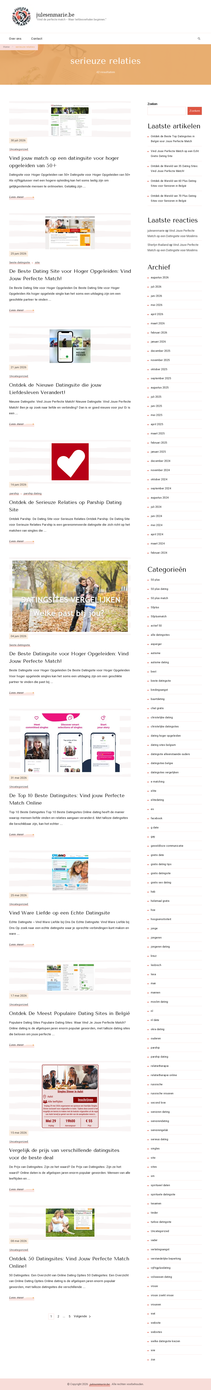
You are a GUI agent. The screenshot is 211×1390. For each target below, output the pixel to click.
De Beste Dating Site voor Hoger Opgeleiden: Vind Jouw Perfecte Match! (70, 275)
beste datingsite (20, 262)
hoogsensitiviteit (161, 919)
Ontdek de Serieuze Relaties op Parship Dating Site (65, 506)
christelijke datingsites (165, 726)
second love (158, 1102)
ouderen (156, 1038)
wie (153, 1350)
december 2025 (160, 350)
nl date (155, 1020)
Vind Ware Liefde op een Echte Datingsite (59, 913)
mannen (155, 992)
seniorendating (160, 1121)
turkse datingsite (161, 1221)
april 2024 (157, 534)
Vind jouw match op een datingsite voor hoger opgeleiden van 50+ (64, 161)
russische (157, 1084)
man (153, 983)
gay (153, 836)
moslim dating (159, 1001)
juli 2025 (156, 396)
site (37, 262)
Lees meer (17, 197)
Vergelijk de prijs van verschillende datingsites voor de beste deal (64, 1154)
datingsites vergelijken (165, 772)
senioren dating (160, 1111)
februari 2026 (159, 332)
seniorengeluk (159, 1130)
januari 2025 (158, 451)
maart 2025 (158, 433)
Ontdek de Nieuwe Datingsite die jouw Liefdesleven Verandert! (55, 388)
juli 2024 (156, 506)
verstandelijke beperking (166, 1258)
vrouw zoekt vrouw (162, 1295)
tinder (154, 1212)
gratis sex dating (161, 882)
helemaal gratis (160, 900)
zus (153, 1359)
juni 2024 (156, 516)
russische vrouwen (162, 1093)
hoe (153, 910)
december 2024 (160, 461)
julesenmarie (156, 230)
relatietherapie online (164, 1075)
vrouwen (156, 1304)
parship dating (33, 493)
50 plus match (159, 598)
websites (156, 1332)
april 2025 (157, 424)
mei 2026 (156, 305)
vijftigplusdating (160, 1267)
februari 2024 (159, 552)
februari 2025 (159, 442)
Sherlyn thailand (158, 244)
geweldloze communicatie (167, 845)
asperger (156, 644)
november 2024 (160, 470)
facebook (156, 818)
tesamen (156, 1203)
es (152, 809)
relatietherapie (160, 1066)
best (153, 671)
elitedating (157, 799)
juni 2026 (156, 295)
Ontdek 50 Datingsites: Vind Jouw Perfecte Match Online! (69, 1262)
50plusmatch (159, 616)
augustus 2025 (160, 387)
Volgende (80, 1316)
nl (152, 1011)
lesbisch (156, 965)
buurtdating (158, 699)
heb (153, 891)
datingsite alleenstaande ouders (170, 754)
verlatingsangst (160, 1249)
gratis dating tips (161, 864)
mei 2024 (156, 525)
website (156, 1322)
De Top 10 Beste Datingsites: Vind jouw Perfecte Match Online (67, 799)
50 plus (155, 579)
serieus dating (159, 1139)
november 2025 (160, 360)
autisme (156, 653)
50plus (155, 607)
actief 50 (156, 625)
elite (153, 790)
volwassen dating (161, 1276)
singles (155, 1148)
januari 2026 (158, 341)
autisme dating (160, 662)
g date (155, 827)
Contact (36, 38)
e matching (157, 781)
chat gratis (157, 708)
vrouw (154, 1286)
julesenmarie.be (55, 15)
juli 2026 (156, 286)
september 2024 (161, 488)
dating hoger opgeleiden (166, 735)
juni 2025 (156, 406)
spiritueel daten (160, 1185)
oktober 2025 (159, 369)
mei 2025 (156, 415)
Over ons (15, 38)
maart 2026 (158, 323)
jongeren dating (160, 946)
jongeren (156, 937)
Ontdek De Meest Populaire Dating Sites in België (69, 1013)
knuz (154, 955)
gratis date (157, 855)
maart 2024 (158, 543)
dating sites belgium (163, 744)
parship (14, 493)
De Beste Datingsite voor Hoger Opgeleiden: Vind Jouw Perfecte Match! (69, 657)
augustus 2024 (160, 497)
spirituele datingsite (163, 1194)
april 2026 (157, 314)
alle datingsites (160, 634)
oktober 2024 (159, 479)
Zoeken (152, 104)
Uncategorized (19, 149)
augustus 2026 (160, 277)
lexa (153, 974)
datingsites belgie (162, 763)
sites (154, 1166)
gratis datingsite (161, 873)
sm (152, 1176)
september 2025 (161, 378)
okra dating (158, 1029)
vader (154, 1240)
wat (153, 1313)
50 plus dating (159, 589)
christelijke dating (162, 717)
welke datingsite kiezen (165, 1341)
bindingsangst (159, 689)
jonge (154, 928)
